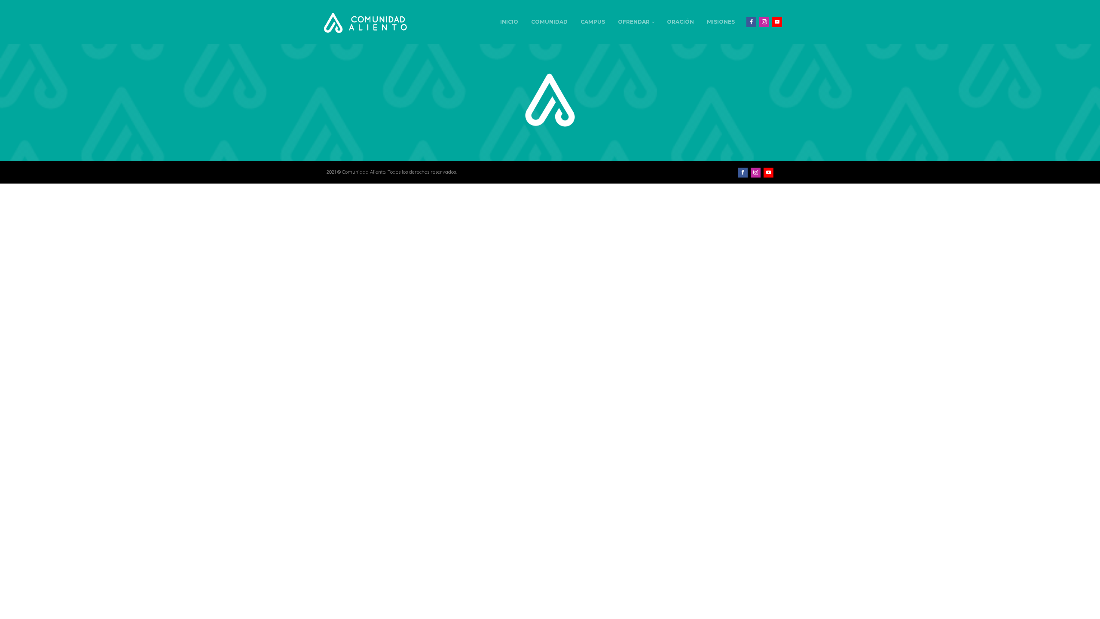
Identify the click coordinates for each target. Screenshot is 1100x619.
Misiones (721, 21)
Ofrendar (634, 21)
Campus (593, 21)
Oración (680, 21)
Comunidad (549, 21)
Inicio (509, 21)
